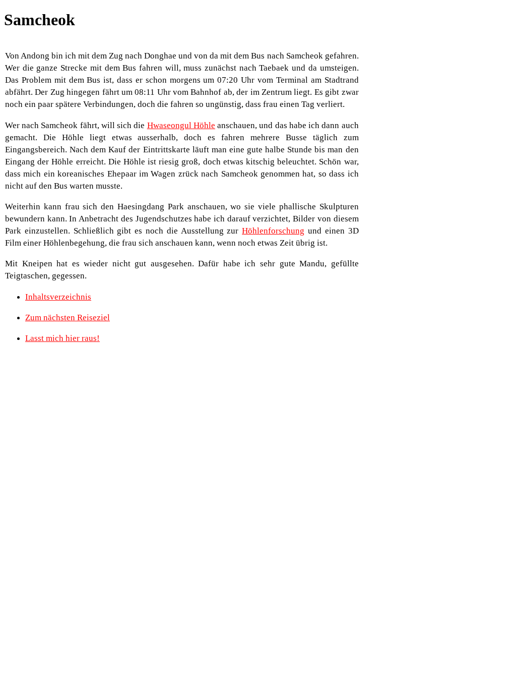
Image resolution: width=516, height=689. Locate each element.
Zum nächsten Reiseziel (67, 317)
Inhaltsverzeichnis (58, 297)
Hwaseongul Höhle (181, 125)
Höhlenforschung (273, 231)
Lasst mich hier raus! (62, 338)
